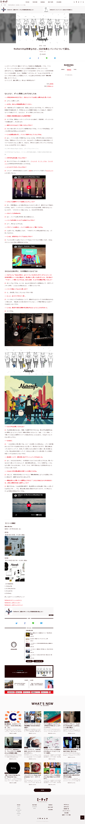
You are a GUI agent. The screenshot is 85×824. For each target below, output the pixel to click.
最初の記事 (29, 661)
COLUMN (59, 2)
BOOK (19, 811)
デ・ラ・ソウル (42, 161)
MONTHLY (69, 69)
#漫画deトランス (36, 692)
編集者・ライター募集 (66, 814)
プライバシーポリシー (66, 810)
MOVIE (18, 808)
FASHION (19, 813)
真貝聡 (51, 84)
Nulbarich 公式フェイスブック (14, 605)
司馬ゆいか (50, 86)
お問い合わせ (66, 806)
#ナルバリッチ (44, 692)
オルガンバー (49, 170)
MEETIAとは (66, 804)
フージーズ (34, 161)
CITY (19, 815)
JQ (45, 51)
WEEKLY (63, 69)
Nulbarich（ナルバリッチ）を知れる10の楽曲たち (61, 9)
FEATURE (35, 2)
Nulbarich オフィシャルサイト (13, 600)
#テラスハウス (26, 692)
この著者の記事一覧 (38, 661)
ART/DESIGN (18, 810)
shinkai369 (43, 54)
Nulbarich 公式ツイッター (12, 602)
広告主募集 (66, 812)
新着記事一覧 (66, 808)
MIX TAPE (50, 2)
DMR (30, 170)
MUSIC (18, 806)
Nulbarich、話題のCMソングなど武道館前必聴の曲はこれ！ (20, 9)
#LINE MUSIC (11, 692)
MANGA (43, 2)
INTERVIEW (34, 806)
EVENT (34, 808)
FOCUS (27, 2)
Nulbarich (41, 51)
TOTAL (75, 69)
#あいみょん (19, 692)
